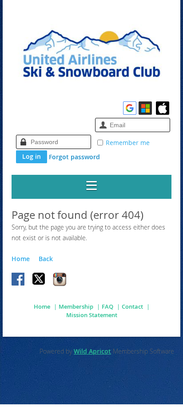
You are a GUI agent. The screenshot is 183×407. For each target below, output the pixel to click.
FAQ (107, 306)
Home (21, 258)
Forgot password (74, 157)
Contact (132, 306)
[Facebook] (19, 280)
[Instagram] (59, 280)
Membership (76, 306)
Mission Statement (91, 315)
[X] (39, 280)
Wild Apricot (92, 351)
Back (46, 258)
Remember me (128, 142)
